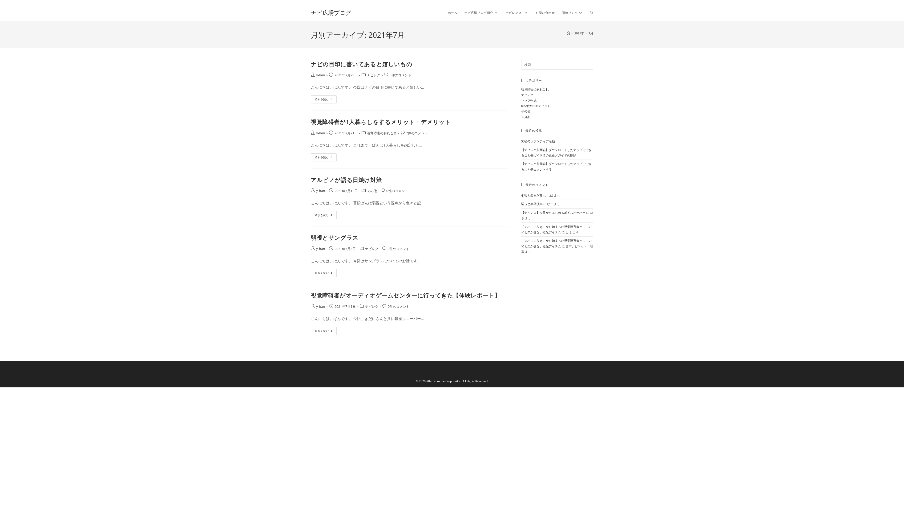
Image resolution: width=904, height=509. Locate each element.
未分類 (525, 117)
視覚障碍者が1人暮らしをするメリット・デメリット (381, 122)
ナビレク (373, 75)
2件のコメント (417, 133)
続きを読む (323, 100)
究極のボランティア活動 (538, 141)
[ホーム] (568, 33)
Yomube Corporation (447, 381)
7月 (591, 33)
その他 (372, 191)
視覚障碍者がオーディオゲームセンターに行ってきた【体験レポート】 (405, 295)
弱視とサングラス (335, 237)
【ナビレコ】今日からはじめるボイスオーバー (553, 212)
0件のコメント (400, 75)
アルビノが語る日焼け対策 (346, 180)
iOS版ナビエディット (535, 106)
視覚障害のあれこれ (382, 133)
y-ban (320, 75)
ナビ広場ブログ (331, 12)
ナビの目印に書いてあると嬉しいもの (361, 64)
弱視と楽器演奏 (532, 195)
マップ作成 (529, 100)
